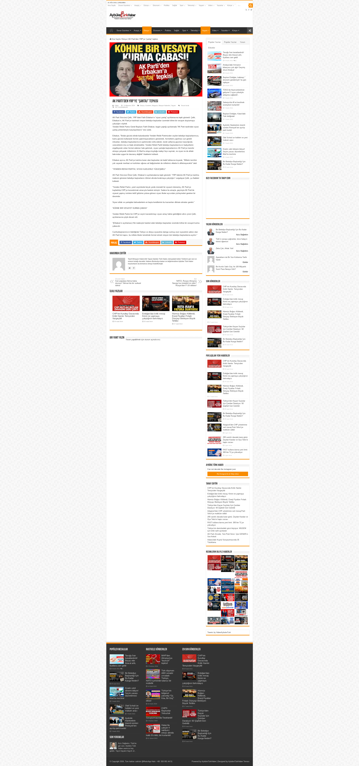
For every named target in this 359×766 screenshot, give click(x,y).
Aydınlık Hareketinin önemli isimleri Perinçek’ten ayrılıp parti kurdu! (234, 127)
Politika (166, 5)
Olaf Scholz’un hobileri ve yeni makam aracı (132, 708)
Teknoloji (191, 5)
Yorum (242, 42)
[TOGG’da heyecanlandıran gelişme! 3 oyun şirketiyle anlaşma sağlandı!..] (214, 93)
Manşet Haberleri (164, 105)
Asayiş (136, 5)
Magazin (155, 105)
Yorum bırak (185, 105)
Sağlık (174, 5)
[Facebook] (249, 10)
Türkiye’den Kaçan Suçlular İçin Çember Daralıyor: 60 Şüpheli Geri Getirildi (234, 329)
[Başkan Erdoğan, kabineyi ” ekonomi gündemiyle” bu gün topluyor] (214, 81)
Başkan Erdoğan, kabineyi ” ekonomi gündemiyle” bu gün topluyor (234, 79)
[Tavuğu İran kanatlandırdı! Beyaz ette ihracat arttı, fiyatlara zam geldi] (214, 56)
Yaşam (201, 5)
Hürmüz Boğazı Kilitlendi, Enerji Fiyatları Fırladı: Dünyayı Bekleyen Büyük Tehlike (183, 317)
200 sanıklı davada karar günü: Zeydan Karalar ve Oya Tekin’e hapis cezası (235, 439)
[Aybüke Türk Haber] (122, 15)
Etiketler (211, 48)
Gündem (148, 105)
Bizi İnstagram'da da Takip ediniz (228, 474)
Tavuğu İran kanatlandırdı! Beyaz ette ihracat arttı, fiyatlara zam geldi (233, 55)
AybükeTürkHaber (209, 761)
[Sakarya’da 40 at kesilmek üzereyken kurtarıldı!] (214, 106)
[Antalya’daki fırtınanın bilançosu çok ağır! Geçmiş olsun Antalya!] (214, 68)
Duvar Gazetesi (124, 5)
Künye (229, 5)
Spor (181, 5)
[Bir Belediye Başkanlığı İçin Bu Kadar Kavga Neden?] (214, 165)
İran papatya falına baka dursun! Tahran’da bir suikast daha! (128, 282)
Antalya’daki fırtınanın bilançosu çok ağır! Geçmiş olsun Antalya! (234, 67)
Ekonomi (156, 5)
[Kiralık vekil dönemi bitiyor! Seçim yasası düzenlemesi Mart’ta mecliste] (214, 152)
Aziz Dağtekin (242, 235)
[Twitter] (251, 10)
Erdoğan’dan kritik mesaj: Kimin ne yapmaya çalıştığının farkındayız (153, 316)
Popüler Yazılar (214, 42)
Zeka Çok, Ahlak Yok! (224, 248)
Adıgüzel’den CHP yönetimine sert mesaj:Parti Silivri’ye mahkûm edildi (235, 427)
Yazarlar (220, 5)
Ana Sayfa (112, 5)
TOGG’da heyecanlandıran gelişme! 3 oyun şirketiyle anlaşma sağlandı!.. (233, 92)
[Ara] (251, 5)
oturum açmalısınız (152, 340)
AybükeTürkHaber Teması (238, 761)
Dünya (146, 5)
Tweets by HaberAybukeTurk (219, 632)
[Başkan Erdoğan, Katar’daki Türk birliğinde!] (214, 117)
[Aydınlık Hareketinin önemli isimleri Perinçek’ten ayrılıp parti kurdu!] (214, 128)
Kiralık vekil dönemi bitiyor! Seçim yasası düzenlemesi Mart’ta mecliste (234, 151)
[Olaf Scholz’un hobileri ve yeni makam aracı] (214, 141)
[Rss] (246, 10)
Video (210, 5)
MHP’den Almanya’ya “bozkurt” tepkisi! (166, 659)
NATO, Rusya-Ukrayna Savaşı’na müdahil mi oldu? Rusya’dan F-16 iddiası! (184, 282)
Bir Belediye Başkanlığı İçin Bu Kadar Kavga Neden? (132, 677)
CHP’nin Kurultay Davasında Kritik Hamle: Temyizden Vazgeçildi (125, 316)
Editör (117, 105)
